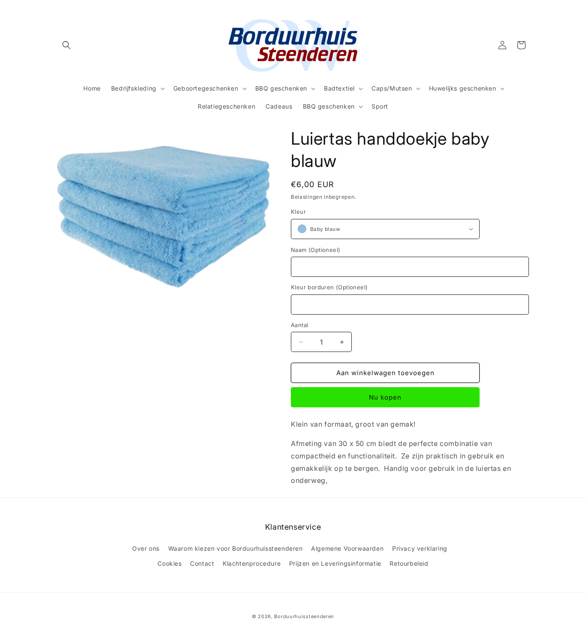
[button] (66, 45)
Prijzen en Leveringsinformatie (335, 563)
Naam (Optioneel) (315, 249)
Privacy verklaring (419, 548)
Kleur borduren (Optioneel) (329, 287)
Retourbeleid (409, 563)
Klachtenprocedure (252, 563)
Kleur (298, 211)
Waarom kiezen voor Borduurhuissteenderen (235, 548)
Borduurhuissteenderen (304, 616)
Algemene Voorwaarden (347, 548)
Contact (202, 563)
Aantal (299, 325)
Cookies (169, 563)
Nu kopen (385, 397)
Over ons (146, 548)
